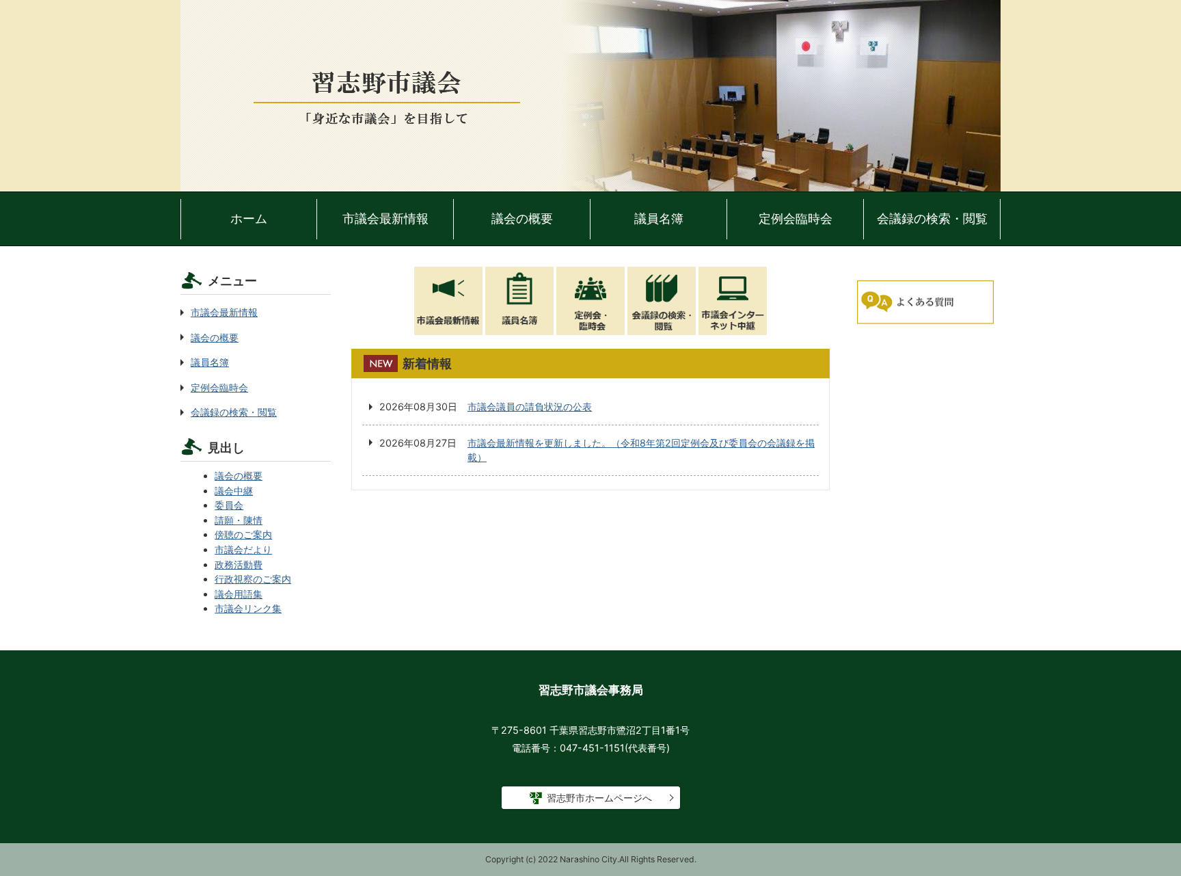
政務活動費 (238, 564)
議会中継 (234, 490)
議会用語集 (238, 594)
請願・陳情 (238, 520)
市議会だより (243, 549)
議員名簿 (658, 218)
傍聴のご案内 (243, 534)
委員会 (229, 505)
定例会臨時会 (795, 218)
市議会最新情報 (385, 218)
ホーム (248, 218)
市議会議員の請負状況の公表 (529, 406)
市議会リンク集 (248, 608)
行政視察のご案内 (253, 579)
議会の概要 (522, 218)
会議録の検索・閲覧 (932, 218)
